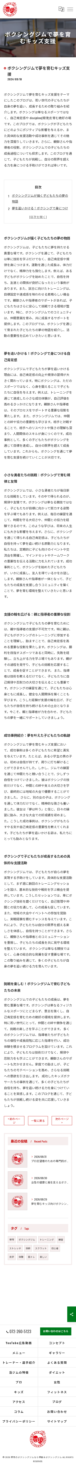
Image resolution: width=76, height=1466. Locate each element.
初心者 (54, 1248)
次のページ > (62, 1120)
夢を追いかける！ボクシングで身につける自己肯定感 (40, 211)
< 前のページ (14, 1120)
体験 (21, 1256)
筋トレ (31, 1256)
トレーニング (47, 1239)
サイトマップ (57, 1421)
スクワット (41, 1248)
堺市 (11, 1239)
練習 (60, 1239)
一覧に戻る (38, 1120)
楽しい (43, 1256)
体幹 (28, 1248)
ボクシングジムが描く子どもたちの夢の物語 (40, 198)
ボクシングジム (27, 1239)
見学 (11, 1256)
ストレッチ (15, 1248)
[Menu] (69, 9)
